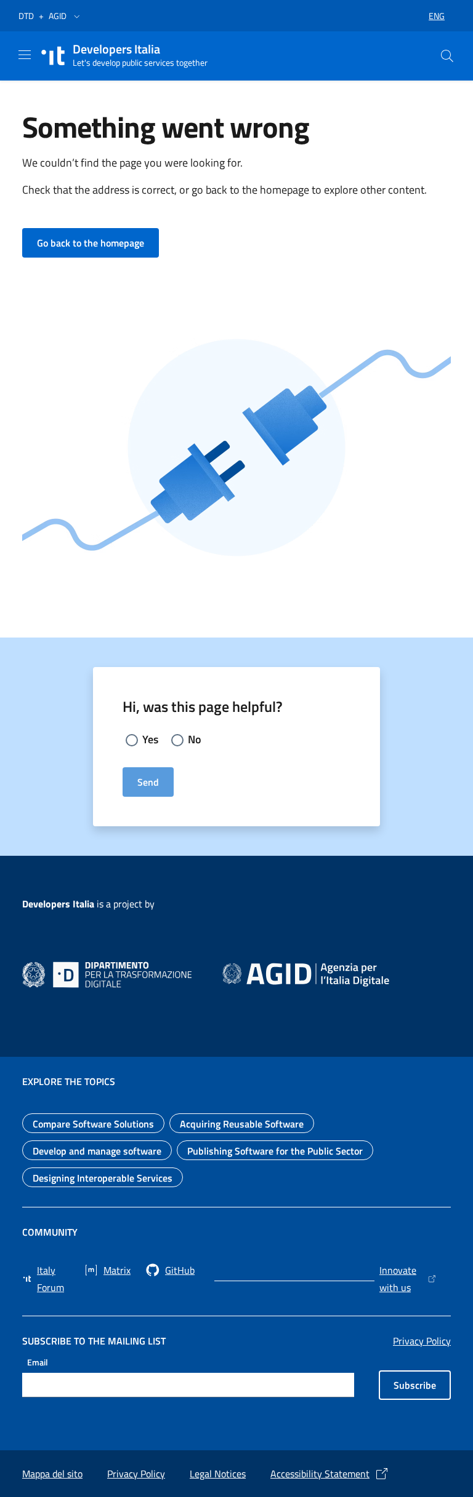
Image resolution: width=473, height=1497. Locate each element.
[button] (77, 16)
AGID (58, 15)
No (194, 739)
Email (37, 1361)
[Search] (447, 56)
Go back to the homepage (98, 242)
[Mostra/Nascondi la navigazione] (24, 54)
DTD (26, 15)
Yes (150, 739)
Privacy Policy (422, 1340)
